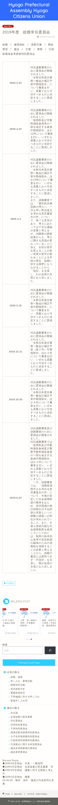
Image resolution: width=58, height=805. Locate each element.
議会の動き (8, 26)
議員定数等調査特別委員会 (25, 732)
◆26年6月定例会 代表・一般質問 (22, 763)
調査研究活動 (18, 685)
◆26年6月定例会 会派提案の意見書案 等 (27, 766)
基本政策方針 (18, 689)
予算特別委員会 (19, 728)
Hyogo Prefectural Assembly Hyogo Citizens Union (29, 10)
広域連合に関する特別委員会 (26, 744)
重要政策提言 (18, 693)
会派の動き (13, 672)
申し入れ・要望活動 (21, 681)
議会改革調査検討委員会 (24, 748)
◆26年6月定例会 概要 (16, 776)
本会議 (14, 713)
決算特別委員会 (19, 725)
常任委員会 (9, 583)
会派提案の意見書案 (21, 717)
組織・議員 (17, 677)
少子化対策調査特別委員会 (25, 736)
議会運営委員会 (19, 752)
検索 (5, 644)
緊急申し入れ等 (19, 700)
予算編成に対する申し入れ (25, 696)
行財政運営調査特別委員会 (25, 740)
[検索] (50, 650)
